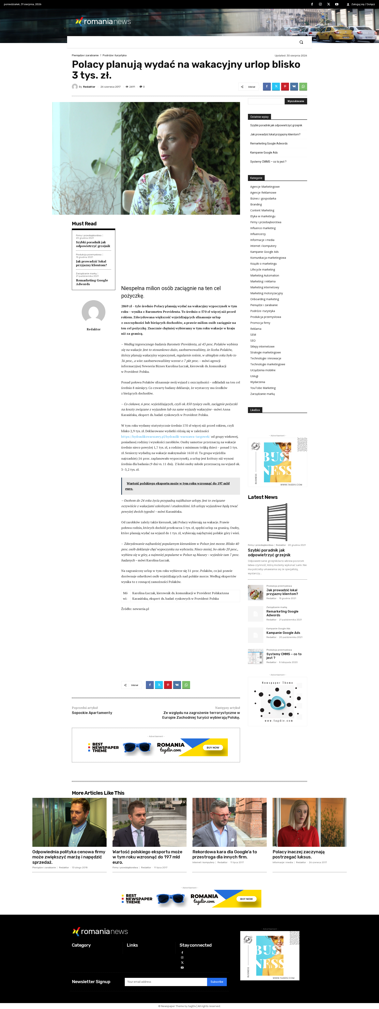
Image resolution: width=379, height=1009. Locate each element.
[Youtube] (337, 4)
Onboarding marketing (264, 299)
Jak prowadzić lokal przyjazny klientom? (91, 263)
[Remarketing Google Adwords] (255, 614)
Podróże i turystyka (115, 55)
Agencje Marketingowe (265, 186)
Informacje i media (262, 240)
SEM (253, 334)
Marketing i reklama (263, 281)
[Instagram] (320, 4)
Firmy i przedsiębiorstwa (88, 235)
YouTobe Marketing (263, 388)
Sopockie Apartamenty (92, 713)
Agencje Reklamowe (263, 192)
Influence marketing (263, 228)
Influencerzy (258, 234)
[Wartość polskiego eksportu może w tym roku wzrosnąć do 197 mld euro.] (150, 822)
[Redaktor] (75, 87)
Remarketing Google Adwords (92, 282)
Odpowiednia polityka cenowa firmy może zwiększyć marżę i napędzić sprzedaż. (68, 857)
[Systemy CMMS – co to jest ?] (255, 656)
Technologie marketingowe (267, 364)
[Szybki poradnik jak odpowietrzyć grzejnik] (277, 521)
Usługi (254, 376)
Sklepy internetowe (262, 346)
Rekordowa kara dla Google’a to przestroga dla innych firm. (224, 854)
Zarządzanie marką (86, 274)
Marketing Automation (264, 275)
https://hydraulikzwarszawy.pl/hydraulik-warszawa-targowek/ (165, 436)
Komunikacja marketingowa (268, 258)
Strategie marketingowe (265, 352)
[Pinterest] (285, 87)
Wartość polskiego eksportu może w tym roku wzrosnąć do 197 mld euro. (147, 857)
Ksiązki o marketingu (263, 263)
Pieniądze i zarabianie (85, 55)
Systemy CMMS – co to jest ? (268, 161)
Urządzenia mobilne (263, 370)
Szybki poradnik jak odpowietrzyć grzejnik (93, 244)
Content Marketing (262, 210)
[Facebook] (312, 4)
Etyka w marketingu (262, 216)
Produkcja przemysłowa (88, 255)
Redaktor (89, 86)
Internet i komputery (263, 246)
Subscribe (217, 982)
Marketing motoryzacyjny (266, 293)
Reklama (255, 329)
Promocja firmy (260, 323)
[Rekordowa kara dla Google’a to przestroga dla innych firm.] (229, 822)
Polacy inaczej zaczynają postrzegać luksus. (299, 854)
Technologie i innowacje (265, 358)
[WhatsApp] (303, 87)
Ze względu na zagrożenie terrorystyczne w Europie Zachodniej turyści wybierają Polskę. (201, 715)
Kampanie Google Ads (264, 152)
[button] (301, 42)
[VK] (294, 87)
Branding (256, 204)
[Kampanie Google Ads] (255, 635)
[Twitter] (329, 4)
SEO (253, 340)
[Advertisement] (180, 251)
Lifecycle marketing (262, 269)
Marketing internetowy (264, 287)
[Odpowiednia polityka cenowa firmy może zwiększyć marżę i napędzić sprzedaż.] (69, 822)
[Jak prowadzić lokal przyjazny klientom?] (255, 592)
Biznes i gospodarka (263, 198)
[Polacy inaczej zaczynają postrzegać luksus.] (310, 822)
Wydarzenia (257, 382)
